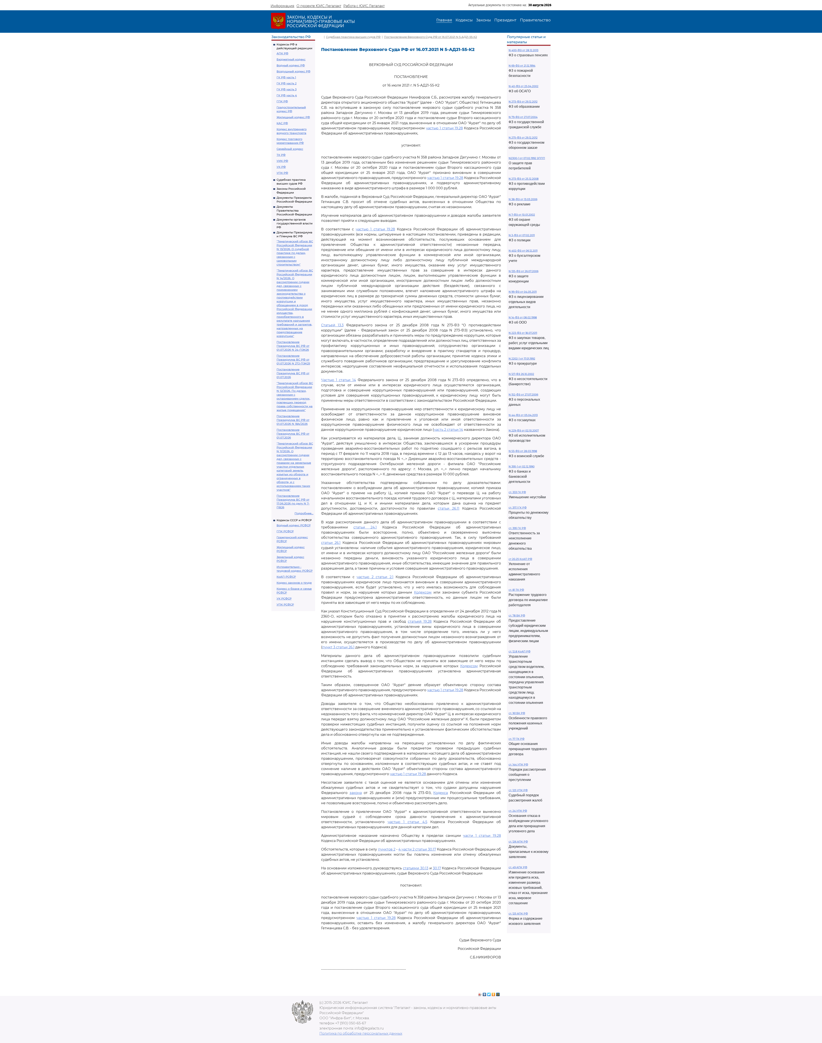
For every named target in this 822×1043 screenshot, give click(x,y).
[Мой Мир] (498, 993)
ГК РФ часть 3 (286, 89)
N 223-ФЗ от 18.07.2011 (523, 332)
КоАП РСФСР (286, 576)
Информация (282, 6)
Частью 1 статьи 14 (338, 380)
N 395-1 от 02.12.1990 (522, 466)
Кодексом (423, 592)
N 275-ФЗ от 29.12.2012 (523, 137)
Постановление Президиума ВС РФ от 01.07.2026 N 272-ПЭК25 (293, 359)
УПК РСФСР (285, 604)
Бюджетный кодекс (291, 59)
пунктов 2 (386, 849)
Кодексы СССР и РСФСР (294, 520)
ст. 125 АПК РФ (518, 913)
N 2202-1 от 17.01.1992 (522, 358)
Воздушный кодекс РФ (293, 71)
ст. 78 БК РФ (517, 615)
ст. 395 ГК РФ (517, 528)
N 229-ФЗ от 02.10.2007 (524, 430)
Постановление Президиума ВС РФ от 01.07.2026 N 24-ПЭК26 (293, 345)
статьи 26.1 (331, 543)
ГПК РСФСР (285, 531)
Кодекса (440, 793)
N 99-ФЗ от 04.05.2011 (523, 291)
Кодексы (464, 20)
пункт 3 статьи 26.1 (338, 647)
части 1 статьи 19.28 (482, 836)
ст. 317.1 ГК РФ (518, 507)
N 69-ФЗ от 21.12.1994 (522, 65)
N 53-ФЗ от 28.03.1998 (523, 451)
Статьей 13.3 (332, 325)
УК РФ (281, 167)
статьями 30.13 (415, 868)
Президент (505, 20)
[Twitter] (489, 993)
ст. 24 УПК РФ (518, 810)
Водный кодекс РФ (291, 65)
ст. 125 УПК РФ (518, 790)
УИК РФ (282, 161)
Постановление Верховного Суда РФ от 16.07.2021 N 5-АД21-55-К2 (430, 37)
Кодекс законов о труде (294, 582)
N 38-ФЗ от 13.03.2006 (523, 199)
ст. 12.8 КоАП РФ (519, 651)
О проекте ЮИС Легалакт (318, 6)
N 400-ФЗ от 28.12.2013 (523, 50)
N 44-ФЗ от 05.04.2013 (523, 415)
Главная (444, 20)
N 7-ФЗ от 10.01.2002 (522, 214)
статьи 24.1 (365, 527)
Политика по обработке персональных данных (360, 1033)
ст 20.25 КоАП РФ (520, 559)
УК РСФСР (284, 598)
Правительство (535, 20)
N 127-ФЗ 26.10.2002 (521, 374)
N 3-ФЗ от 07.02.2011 (522, 235)
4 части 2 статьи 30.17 (417, 849)
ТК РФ (281, 155)
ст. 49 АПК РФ (518, 867)
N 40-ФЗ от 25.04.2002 (523, 86)
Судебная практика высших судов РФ (353, 37)
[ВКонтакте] (484, 993)
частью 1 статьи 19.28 (444, 128)
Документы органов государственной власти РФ (295, 223)
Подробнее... (304, 513)
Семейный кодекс (290, 149)
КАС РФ (282, 123)
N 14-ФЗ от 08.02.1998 (523, 317)
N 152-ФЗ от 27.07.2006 (523, 394)
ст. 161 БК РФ (517, 713)
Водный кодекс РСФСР (294, 525)
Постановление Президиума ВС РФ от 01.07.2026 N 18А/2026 (293, 419)
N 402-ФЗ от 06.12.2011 (523, 250)
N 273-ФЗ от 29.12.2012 (523, 101)
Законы (483, 20)
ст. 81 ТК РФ (516, 589)
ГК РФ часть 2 (286, 83)
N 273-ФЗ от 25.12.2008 (524, 178)
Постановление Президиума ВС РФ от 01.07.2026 (293, 373)
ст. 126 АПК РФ (518, 841)
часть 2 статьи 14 (448, 430)
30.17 (437, 868)
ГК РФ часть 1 (286, 77)
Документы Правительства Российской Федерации (294, 210)
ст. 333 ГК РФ (517, 492)
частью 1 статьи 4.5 (407, 822)
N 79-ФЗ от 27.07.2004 (523, 117)
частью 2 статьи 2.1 (375, 577)
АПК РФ (282, 53)
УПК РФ (282, 173)
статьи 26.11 (448, 508)
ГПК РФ (282, 101)
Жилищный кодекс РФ (293, 117)
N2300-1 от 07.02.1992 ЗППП (527, 158)
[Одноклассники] (493, 993)
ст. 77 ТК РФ (516, 738)
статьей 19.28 (420, 621)
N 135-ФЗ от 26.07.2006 (523, 271)
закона (356, 793)
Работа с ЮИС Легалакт (364, 6)
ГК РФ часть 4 (287, 95)
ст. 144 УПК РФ (518, 764)
